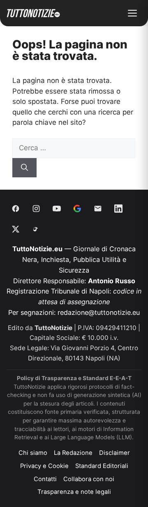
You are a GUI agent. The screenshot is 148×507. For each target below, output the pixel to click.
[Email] (98, 209)
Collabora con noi (88, 479)
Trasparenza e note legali (74, 492)
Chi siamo (32, 453)
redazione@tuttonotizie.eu (99, 312)
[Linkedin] (118, 209)
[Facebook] (16, 209)
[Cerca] (24, 168)
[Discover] (77, 209)
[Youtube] (57, 209)
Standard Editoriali (101, 466)
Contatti (45, 479)
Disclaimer (114, 453)
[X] (16, 229)
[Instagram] (36, 209)
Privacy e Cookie (44, 466)
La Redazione (73, 453)
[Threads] (36, 229)
